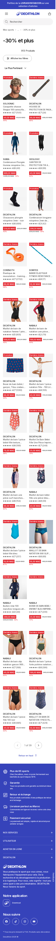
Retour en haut (26, 755)
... (18, 30)
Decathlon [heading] (9, 844)
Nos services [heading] (10, 819)
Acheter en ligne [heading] (12, 836)
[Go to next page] (38, 745)
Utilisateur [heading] (9, 828)
